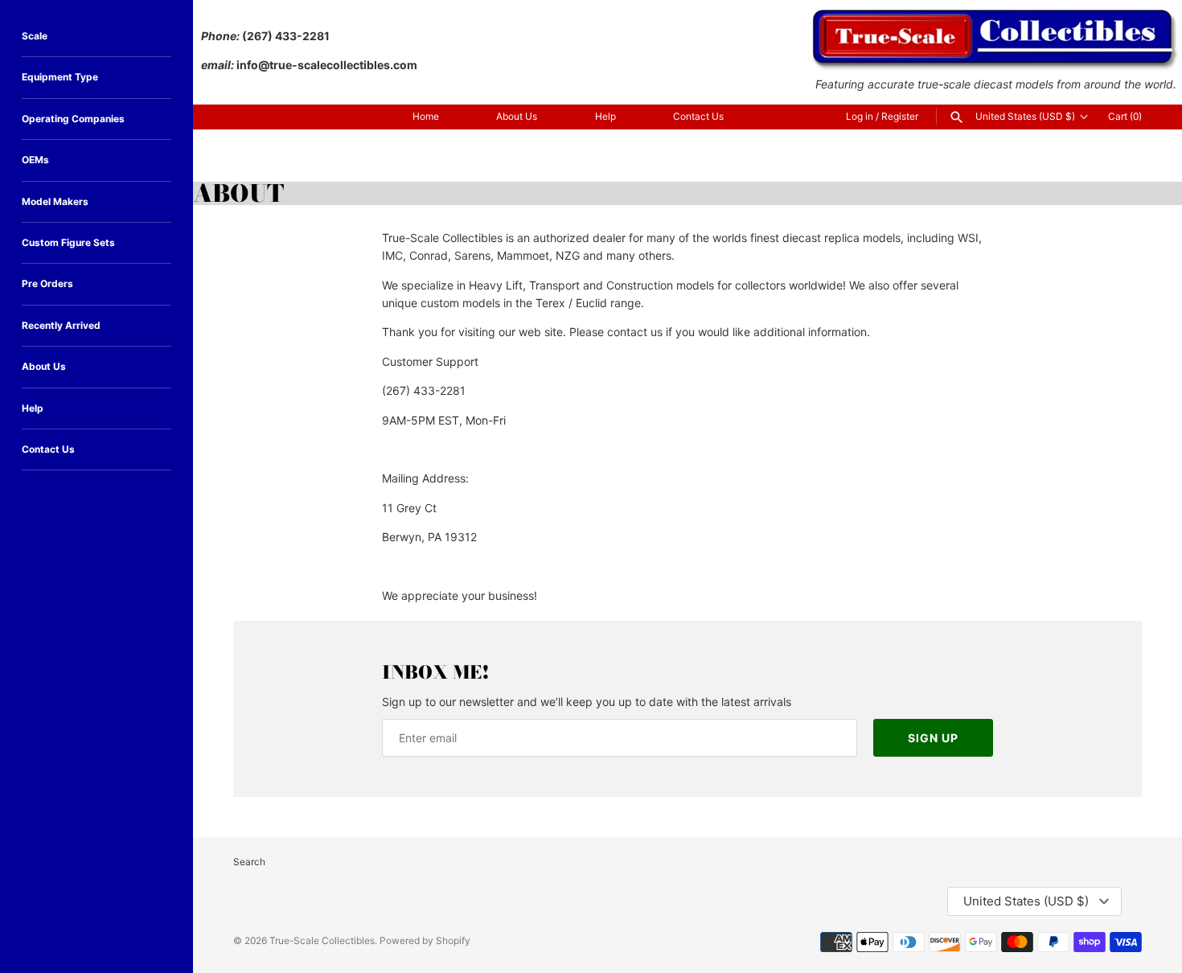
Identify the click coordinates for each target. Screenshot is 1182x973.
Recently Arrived (61, 325)
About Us (516, 116)
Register (899, 116)
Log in (859, 116)
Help (605, 116)
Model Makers (55, 201)
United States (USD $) (1025, 116)
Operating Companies (73, 119)
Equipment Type (60, 77)
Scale (34, 36)
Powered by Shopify (425, 940)
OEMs (35, 160)
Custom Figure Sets (68, 242)
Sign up (933, 738)
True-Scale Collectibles (322, 940)
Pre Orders (47, 283)
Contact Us (698, 116)
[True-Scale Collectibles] (996, 16)
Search (249, 862)
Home (425, 116)
